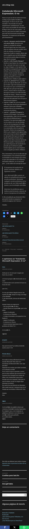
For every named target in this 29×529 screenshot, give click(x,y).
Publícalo (14, 527)
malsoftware (20, 249)
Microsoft (4, 250)
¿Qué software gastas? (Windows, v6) (12, 516)
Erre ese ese (5, 518)
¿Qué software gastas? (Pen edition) (10, 233)
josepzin (4, 340)
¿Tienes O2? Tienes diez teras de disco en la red (13, 240)
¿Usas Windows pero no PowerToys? (12, 520)
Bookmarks (5, 514)
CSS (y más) (13, 249)
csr (3, 249)
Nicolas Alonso (6, 353)
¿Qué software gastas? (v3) (8, 226)
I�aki (4, 401)
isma (3, 267)
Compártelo (5, 527)
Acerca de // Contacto (8, 512)
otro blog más (8, 5)
